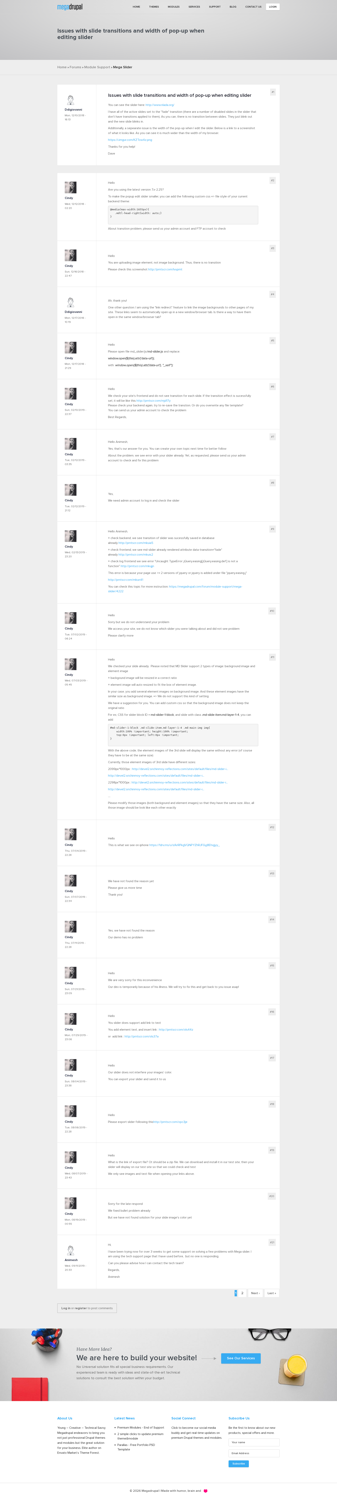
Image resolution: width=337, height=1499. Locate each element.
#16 (272, 1012)
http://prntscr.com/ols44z (176, 1029)
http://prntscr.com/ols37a (142, 1036)
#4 (272, 294)
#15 (272, 965)
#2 (272, 180)
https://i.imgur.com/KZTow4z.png (130, 139)
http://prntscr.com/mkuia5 (136, 542)
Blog (233, 7)
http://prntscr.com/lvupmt (165, 269)
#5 (272, 340)
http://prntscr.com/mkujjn (137, 566)
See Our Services (241, 1358)
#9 (272, 529)
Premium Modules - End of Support (140, 1427)
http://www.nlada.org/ (160, 105)
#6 (272, 386)
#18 (272, 1104)
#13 (272, 873)
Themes (154, 7)
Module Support (97, 67)
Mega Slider (122, 67)
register (81, 1308)
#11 (272, 657)
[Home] (69, 6)
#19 (272, 1150)
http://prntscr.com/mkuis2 (136, 554)
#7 (272, 436)
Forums (75, 67)
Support (215, 7)
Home (136, 7)
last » (272, 1293)
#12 (272, 827)
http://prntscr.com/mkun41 (125, 579)
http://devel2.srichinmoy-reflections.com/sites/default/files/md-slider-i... (180, 769)
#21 (272, 1242)
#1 (273, 92)
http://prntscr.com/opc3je (170, 1121)
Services (194, 7)
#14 (272, 919)
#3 (272, 248)
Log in (65, 1308)
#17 (272, 1058)
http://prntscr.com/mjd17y (154, 400)
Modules (174, 7)
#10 (272, 611)
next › (255, 1293)
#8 (272, 482)
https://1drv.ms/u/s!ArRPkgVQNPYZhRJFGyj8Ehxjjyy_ (184, 845)
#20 (271, 1196)
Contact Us (253, 7)
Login (273, 7)
